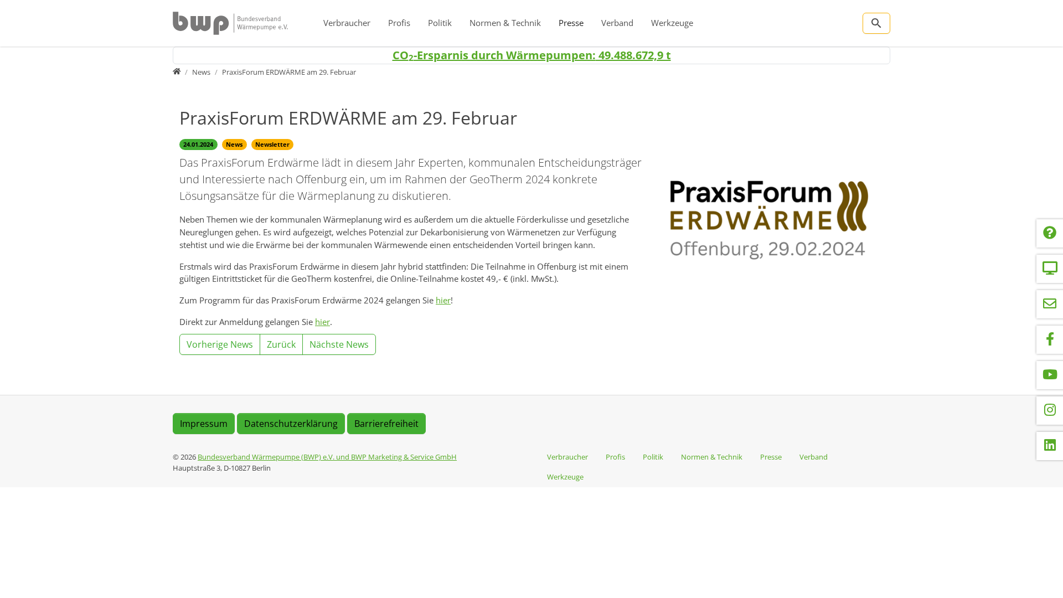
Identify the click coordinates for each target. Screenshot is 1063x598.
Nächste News (339, 344)
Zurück (281, 344)
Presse (571, 22)
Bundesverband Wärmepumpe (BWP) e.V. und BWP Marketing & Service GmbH (327, 457)
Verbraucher (346, 22)
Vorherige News (220, 344)
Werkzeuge (672, 22)
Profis (399, 22)
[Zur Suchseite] (876, 23)
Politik (440, 22)
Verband (617, 22)
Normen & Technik (505, 22)
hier (443, 300)
